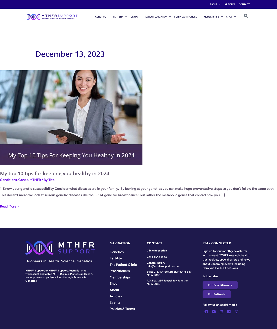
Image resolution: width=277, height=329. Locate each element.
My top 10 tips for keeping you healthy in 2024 (54, 173)
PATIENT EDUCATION (156, 16)
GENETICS (100, 16)
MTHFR (35, 180)
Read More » (9, 205)
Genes (23, 180)
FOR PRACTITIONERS (185, 16)
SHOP (229, 16)
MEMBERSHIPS (211, 16)
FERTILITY (118, 16)
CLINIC (134, 16)
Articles (229, 4)
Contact (244, 4)
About (213, 4)
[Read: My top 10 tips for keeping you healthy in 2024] (71, 117)
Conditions (8, 180)
